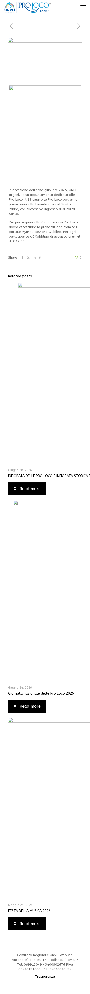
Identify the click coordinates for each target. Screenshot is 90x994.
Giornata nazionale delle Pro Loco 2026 (41, 694)
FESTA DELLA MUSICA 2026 (29, 911)
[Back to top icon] (45, 950)
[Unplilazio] (28, 7)
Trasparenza (45, 976)
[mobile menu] (83, 7)
